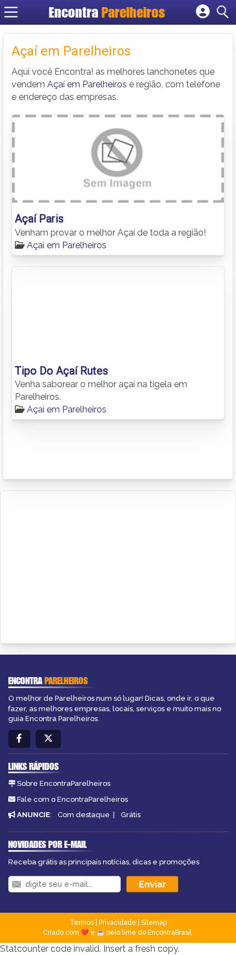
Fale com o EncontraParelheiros (72, 799)
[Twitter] (48, 739)
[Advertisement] (91, 565)
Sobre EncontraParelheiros (63, 783)
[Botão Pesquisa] (224, 12)
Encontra (107, 12)
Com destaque (84, 815)
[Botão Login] (203, 12)
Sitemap (154, 922)
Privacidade (117, 922)
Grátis (131, 815)
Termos (82, 922)
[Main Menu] (11, 12)
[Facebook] (19, 739)
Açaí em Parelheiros (87, 84)
